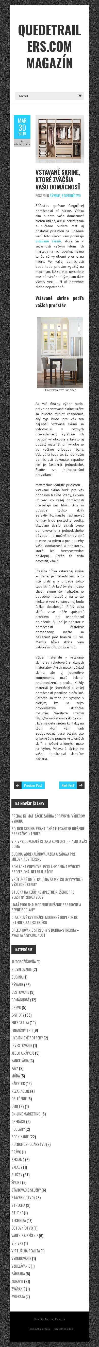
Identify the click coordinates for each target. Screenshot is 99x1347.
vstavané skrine (48, 241)
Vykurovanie (21, 1258)
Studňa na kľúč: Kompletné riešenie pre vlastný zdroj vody (42, 894)
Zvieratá (18, 1296)
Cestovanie (20, 992)
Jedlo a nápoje (22, 1053)
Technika (18, 1220)
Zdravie (17, 1281)
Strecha (18, 1205)
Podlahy (18, 1129)
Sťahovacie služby (26, 1190)
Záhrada (18, 1273)
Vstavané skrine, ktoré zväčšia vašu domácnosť (58, 179)
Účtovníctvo (22, 1228)
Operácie (18, 1121)
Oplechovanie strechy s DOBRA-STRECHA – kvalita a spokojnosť (45, 932)
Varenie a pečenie (24, 1235)
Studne (17, 1212)
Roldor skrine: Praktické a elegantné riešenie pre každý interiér (48, 831)
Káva (14, 1068)
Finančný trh (22, 1030)
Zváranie (18, 1288)
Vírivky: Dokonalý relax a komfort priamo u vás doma (49, 843)
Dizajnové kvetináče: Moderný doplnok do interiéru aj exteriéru (44, 919)
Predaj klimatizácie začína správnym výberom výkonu (48, 818)
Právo (16, 1152)
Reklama (17, 1159)
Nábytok (18, 1083)
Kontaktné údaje (63, 1329)
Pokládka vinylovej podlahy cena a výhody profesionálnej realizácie (45, 869)
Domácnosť (20, 999)
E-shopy (17, 1015)
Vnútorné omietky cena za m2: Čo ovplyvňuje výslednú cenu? (47, 881)
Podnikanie (20, 1136)
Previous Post (33, 785)
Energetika (20, 1022)
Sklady (16, 1167)
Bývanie (55, 195)
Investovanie (21, 1045)
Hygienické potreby (27, 1037)
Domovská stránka (40, 1329)
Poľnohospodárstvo (28, 1144)
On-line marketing (26, 1113)
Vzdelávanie (20, 1266)
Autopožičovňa (23, 961)
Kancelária (20, 1060)
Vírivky (17, 1243)
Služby (16, 1174)
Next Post (68, 785)
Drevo (16, 1007)
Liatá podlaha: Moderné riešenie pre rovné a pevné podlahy (46, 907)
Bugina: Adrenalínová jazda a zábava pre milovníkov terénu (43, 856)
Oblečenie (19, 1098)
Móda (15, 1075)
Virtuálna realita (25, 1250)
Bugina (17, 977)
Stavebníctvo (71, 195)
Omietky (17, 1106)
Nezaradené (20, 1091)
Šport (16, 1182)
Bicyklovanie (21, 969)
